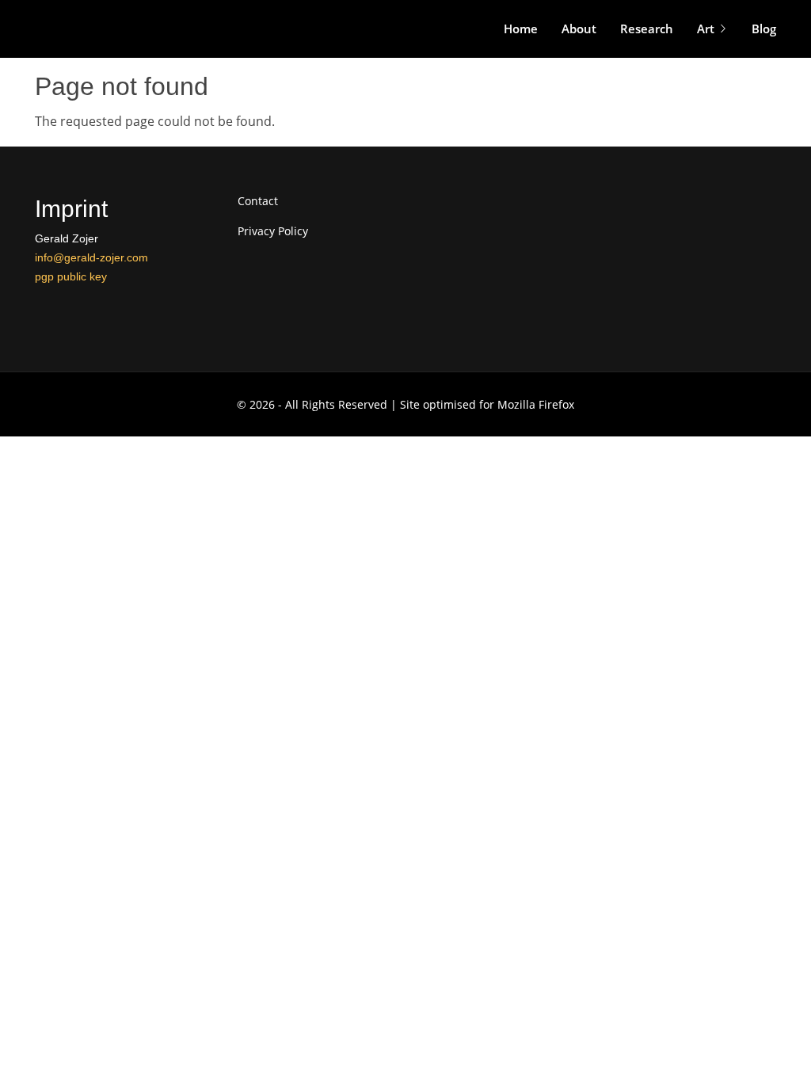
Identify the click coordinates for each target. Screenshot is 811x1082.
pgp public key (71, 276)
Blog (764, 28)
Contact (258, 201)
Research (646, 28)
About (579, 28)
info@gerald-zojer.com (91, 257)
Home (521, 28)
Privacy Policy (273, 231)
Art (705, 28)
